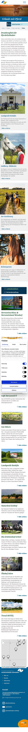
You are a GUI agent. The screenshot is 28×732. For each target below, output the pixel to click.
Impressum (7, 683)
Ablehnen (14, 390)
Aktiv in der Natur (16, 28)
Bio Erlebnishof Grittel (11, 537)
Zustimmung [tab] (5, 344)
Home (3, 28)
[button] (19, 644)
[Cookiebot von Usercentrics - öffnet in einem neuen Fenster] (7, 341)
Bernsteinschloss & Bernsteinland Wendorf (11, 313)
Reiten (23, 28)
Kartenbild (8, 666)
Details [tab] (14, 344)
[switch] (24, 368)
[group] (14, 353)
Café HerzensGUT (9, 396)
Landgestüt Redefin (10, 465)
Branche (6, 678)
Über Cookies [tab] (23, 344)
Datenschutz (7, 680)
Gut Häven (6, 427)
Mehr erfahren (6, 128)
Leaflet (4, 666)
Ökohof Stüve (7, 573)
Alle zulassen (14, 382)
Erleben (8, 28)
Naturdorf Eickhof (9, 506)
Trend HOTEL (7, 615)
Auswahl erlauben (14, 386)
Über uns (6, 675)
